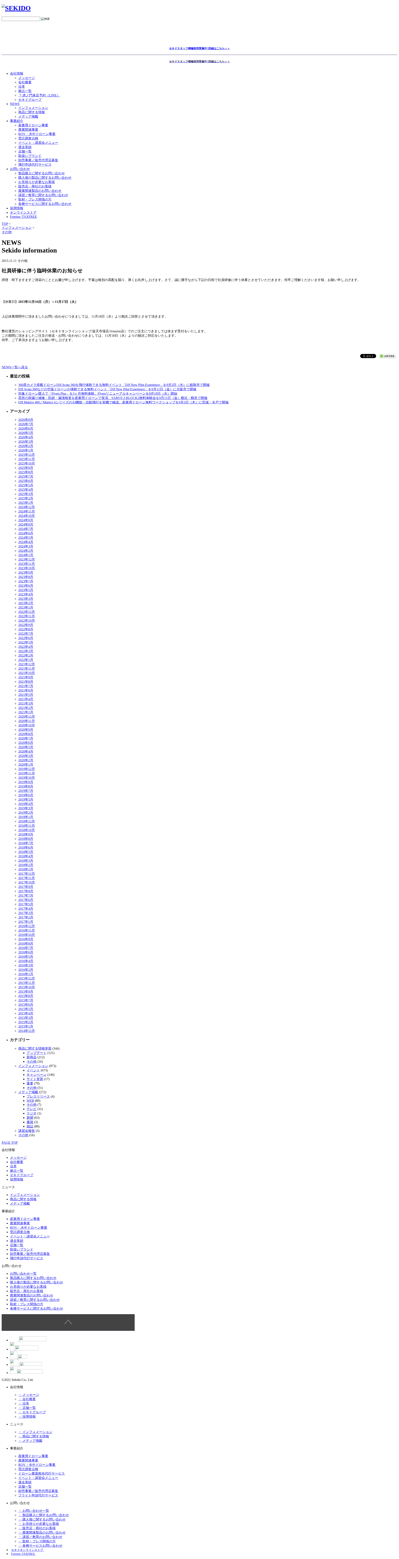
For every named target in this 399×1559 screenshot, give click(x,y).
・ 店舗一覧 (27, 1408)
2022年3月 (25, 651)
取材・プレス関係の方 (35, 199)
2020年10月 (26, 725)
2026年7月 (25, 424)
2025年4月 (25, 489)
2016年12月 (26, 926)
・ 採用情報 (27, 1416)
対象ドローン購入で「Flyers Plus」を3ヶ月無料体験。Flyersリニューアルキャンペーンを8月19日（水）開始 (97, 393)
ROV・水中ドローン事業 (36, 134)
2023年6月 (25, 585)
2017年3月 (25, 913)
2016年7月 (25, 948)
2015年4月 (25, 1013)
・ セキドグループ (32, 1412)
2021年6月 (25, 690)
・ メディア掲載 (30, 1440)
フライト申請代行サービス (38, 1495)
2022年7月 (25, 633)
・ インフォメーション (35, 1432)
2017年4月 (25, 908)
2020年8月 (25, 734)
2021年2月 (25, 708)
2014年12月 (26, 1031)
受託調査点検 (28, 138)
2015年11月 (26, 983)
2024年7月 (25, 529)
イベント (33, 1070)
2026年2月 (25, 446)
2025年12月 (26, 454)
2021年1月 (25, 712)
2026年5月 (25, 433)
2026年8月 (25, 419)
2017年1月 (25, 921)
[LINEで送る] (387, 355)
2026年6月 (25, 428)
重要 (30, 1083)
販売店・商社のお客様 (35, 186)
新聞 (30, 1117)
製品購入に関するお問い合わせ (41, 173)
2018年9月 (25, 834)
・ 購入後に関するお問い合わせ (42, 1519)
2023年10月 (26, 568)
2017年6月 (25, 900)
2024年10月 (26, 516)
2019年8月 (25, 786)
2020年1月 (25, 764)
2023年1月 (25, 607)
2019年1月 (25, 817)
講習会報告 (26, 1131)
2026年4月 (25, 437)
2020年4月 (25, 751)
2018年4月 (25, 856)
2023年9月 (25, 572)
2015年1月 (25, 1026)
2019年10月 (26, 777)
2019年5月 (25, 799)
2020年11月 (26, 721)
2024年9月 (25, 520)
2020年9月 (25, 729)
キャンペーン (37, 1074)
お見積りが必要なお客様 (36, 182)
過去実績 (25, 147)
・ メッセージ (28, 1394)
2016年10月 (26, 935)
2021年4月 (25, 699)
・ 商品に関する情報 (33, 1436)
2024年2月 (25, 550)
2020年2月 (25, 760)
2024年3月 (25, 546)
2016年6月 (25, 952)
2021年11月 (26, 668)
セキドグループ (30, 99)
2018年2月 (25, 865)
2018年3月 (25, 860)
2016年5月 (25, 956)
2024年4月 (25, 542)
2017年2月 (25, 917)
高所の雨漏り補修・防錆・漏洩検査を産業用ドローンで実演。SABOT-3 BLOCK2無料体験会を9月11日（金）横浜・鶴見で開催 (112, 398)
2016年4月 (25, 961)
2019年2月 (25, 812)
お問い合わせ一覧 (23, 1273)
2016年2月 (25, 969)
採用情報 (16, 1179)
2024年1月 (25, 555)
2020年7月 (25, 738)
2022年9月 (25, 625)
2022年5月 (25, 642)
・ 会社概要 (27, 1399)
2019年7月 (25, 790)
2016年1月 (25, 974)
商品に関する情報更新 (35, 1048)
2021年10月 (26, 673)
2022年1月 (25, 660)
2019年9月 (25, 782)
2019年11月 (26, 773)
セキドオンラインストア (27, 1550)
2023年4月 (25, 594)
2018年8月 (25, 839)
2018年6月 (25, 847)
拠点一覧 (25, 91)
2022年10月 (26, 620)
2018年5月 (25, 852)
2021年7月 (25, 686)
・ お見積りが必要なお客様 (38, 1524)
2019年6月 (25, 795)
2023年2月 (25, 603)
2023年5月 (25, 590)
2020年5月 (25, 747)
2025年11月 (26, 459)
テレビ (32, 1109)
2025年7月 (25, 476)
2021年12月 (26, 664)
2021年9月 (25, 677)
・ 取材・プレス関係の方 (37, 1541)
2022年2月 (25, 655)
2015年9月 (25, 991)
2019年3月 (25, 808)
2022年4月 (25, 646)
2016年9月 (25, 939)
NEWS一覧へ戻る (15, 367)
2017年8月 (25, 891)
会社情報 (16, 73)
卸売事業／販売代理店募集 (38, 160)
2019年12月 (26, 769)
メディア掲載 (28, 116)
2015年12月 (26, 978)
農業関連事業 (28, 129)
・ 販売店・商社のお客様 (37, 1528)
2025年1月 (25, 502)
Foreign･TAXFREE (23, 216)
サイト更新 (35, 1079)
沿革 (21, 86)
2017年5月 (25, 904)
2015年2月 (25, 1022)
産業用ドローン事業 (33, 125)
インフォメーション (33, 108)
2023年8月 (25, 577)
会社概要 (25, 82)
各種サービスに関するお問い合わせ (44, 204)
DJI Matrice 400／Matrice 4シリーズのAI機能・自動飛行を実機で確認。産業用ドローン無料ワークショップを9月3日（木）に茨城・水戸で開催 (123, 402)
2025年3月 (25, 494)
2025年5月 (25, 485)
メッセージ (26, 78)
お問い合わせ (20, 169)
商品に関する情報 (31, 112)
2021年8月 (25, 681)
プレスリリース (38, 1096)
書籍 (30, 1122)
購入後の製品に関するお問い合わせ (44, 177)
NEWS (15, 104)
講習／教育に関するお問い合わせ (43, 195)
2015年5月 (25, 1009)
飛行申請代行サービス (35, 164)
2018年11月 (26, 825)
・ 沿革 (23, 1403)
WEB (30, 1100)
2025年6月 (25, 481)
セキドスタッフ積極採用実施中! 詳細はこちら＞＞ (199, 48)
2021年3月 (25, 703)
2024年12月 (26, 507)
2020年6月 (25, 742)
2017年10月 (26, 882)
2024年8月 (25, 524)
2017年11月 (26, 878)
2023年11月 (26, 564)
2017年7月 (25, 895)
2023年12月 (26, 559)
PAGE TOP (10, 1142)
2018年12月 (26, 821)
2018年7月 (25, 843)
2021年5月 (25, 694)
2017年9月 (25, 887)
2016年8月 (25, 943)
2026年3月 (25, 441)
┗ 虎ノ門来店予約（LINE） (39, 95)
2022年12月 (26, 612)
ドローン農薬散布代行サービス (41, 1473)
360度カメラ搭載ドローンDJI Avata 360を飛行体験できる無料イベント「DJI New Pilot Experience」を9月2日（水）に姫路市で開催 (114, 385)
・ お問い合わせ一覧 (33, 1510)
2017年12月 (26, 873)
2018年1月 (25, 869)
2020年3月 (25, 756)
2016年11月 (26, 930)
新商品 (32, 1057)
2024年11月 (26, 511)
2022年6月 (25, 638)
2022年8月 (25, 629)
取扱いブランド (30, 156)
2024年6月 (25, 533)
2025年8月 (25, 472)
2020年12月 (26, 716)
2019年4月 (25, 804)
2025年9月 (25, 468)
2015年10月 (26, 987)
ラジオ (32, 1113)
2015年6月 (25, 1004)
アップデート (37, 1053)
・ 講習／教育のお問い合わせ (40, 1537)
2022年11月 (26, 616)
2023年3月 (25, 598)
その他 (32, 1061)
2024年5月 (25, 537)
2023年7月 (25, 581)
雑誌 (30, 1126)
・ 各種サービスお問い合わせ (40, 1545)
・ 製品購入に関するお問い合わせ (43, 1515)
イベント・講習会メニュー (38, 142)
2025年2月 (25, 498)
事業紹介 (16, 121)
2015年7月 (25, 1000)
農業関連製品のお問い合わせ (40, 190)
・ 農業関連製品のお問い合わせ (42, 1532)
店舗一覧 (25, 151)
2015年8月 (25, 996)
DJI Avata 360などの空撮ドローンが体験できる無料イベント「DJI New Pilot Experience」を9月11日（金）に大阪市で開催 (107, 389)
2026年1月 (25, 450)
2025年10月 (26, 463)
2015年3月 (25, 1017)
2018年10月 (26, 830)
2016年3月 (25, 965)
